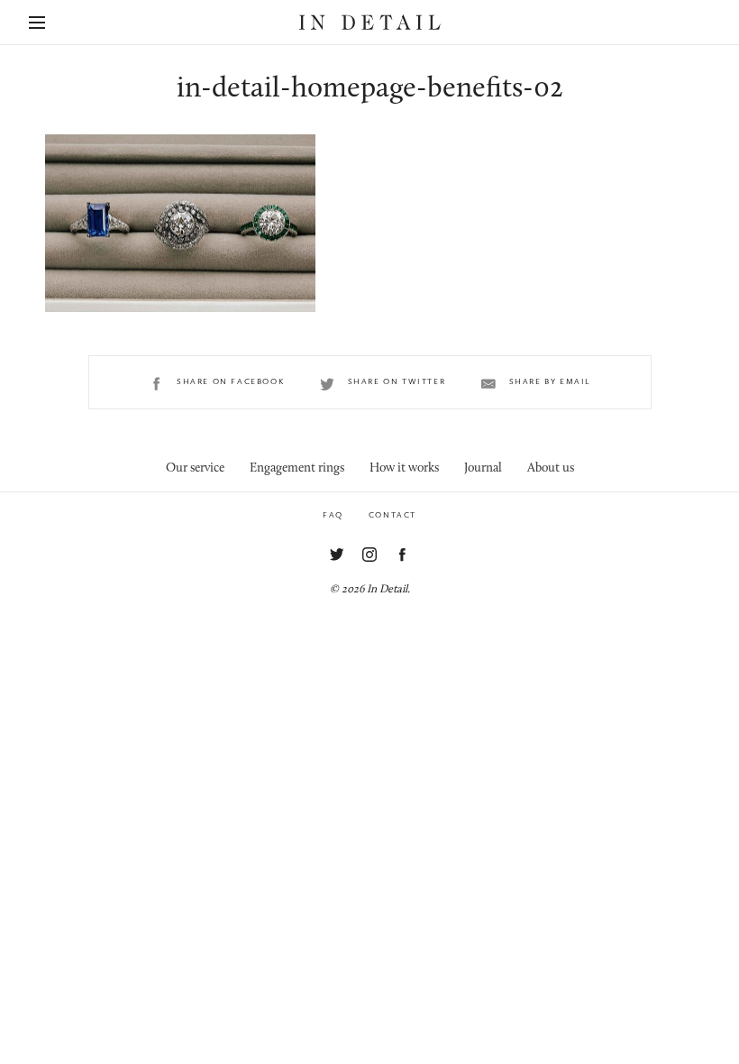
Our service (195, 468)
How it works (404, 468)
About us (550, 468)
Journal (483, 468)
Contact (392, 514)
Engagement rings (297, 468)
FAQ (333, 514)
